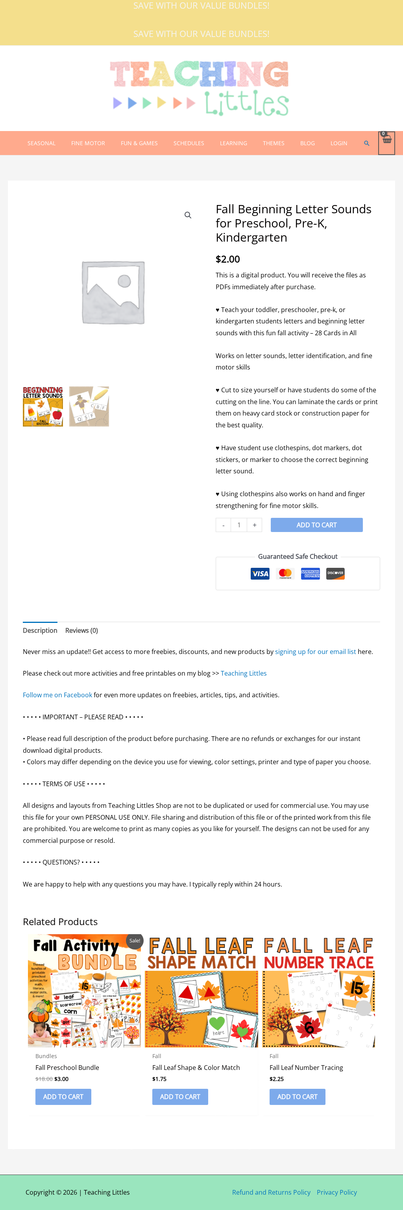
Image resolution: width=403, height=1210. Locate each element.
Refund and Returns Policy (271, 1192)
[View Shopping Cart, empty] (386, 143)
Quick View (84, 1040)
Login (339, 143)
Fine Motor (88, 143)
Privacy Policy (337, 1192)
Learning (233, 143)
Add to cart (317, 525)
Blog (307, 143)
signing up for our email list (315, 651)
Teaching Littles (244, 673)
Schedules (189, 143)
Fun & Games (139, 143)
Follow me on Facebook (57, 695)
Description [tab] (40, 630)
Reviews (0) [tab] (81, 630)
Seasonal (41, 143)
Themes (274, 143)
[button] (366, 143)
